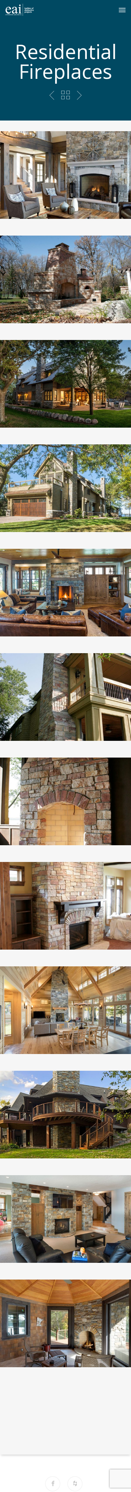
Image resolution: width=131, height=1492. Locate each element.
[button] (122, 10)
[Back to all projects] (65, 95)
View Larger (67, 170)
